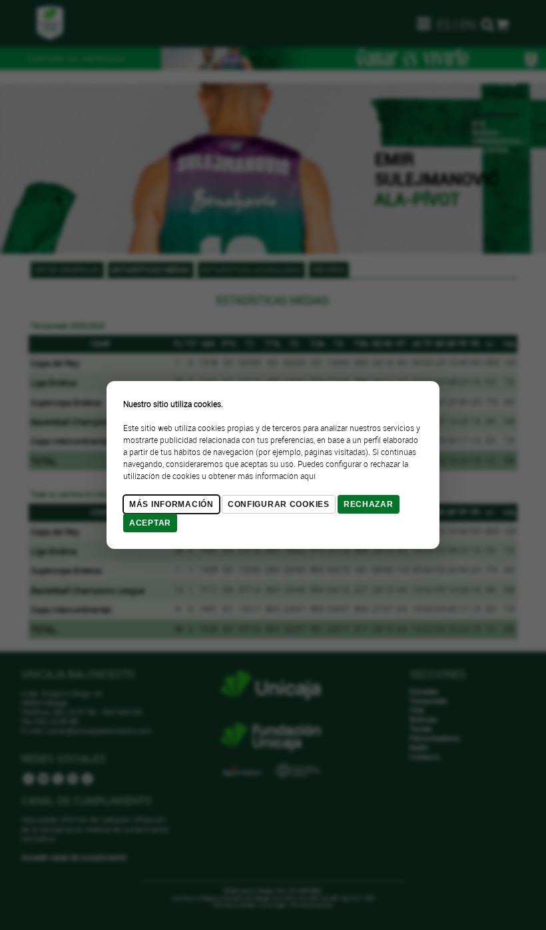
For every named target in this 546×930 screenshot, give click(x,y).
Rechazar (369, 504)
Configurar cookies (279, 504)
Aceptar (150, 523)
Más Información (171, 504)
